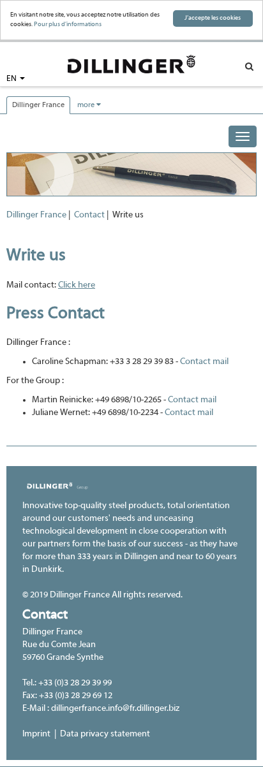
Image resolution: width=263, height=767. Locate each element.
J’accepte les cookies (212, 18)
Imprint (36, 734)
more (86, 105)
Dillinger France (38, 105)
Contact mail (204, 362)
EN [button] (12, 79)
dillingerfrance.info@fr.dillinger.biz (115, 708)
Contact (89, 215)
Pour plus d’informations (67, 24)
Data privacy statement (105, 734)
